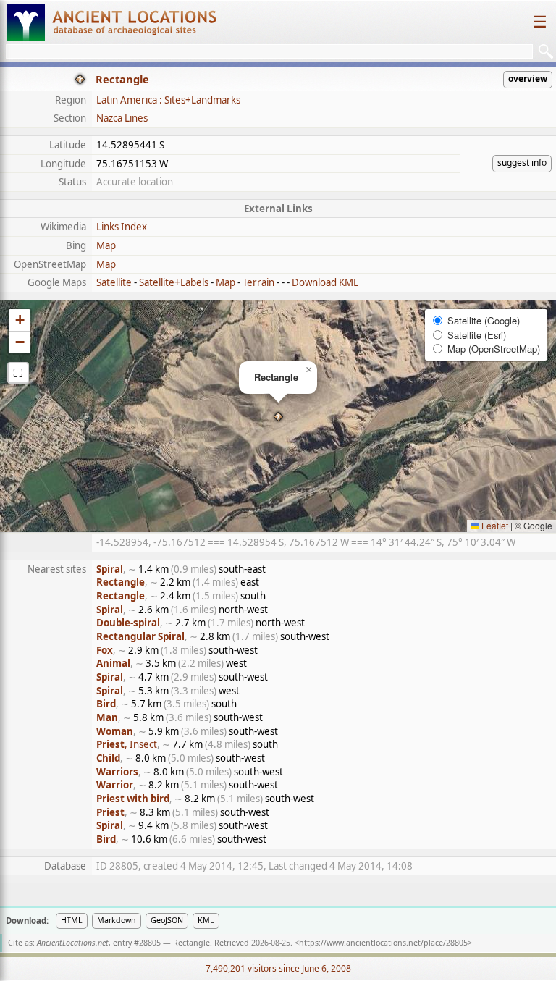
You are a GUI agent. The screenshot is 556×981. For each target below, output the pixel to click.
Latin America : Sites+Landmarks (168, 99)
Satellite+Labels (173, 282)
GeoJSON (167, 920)
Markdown (116, 920)
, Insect (126, 744)
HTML (72, 920)
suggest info (522, 162)
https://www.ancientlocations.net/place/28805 (383, 943)
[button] (278, 417)
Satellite (114, 282)
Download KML (325, 282)
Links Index (121, 226)
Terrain (258, 282)
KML (206, 920)
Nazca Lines (122, 118)
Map (106, 245)
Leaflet (493, 525)
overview (527, 78)
